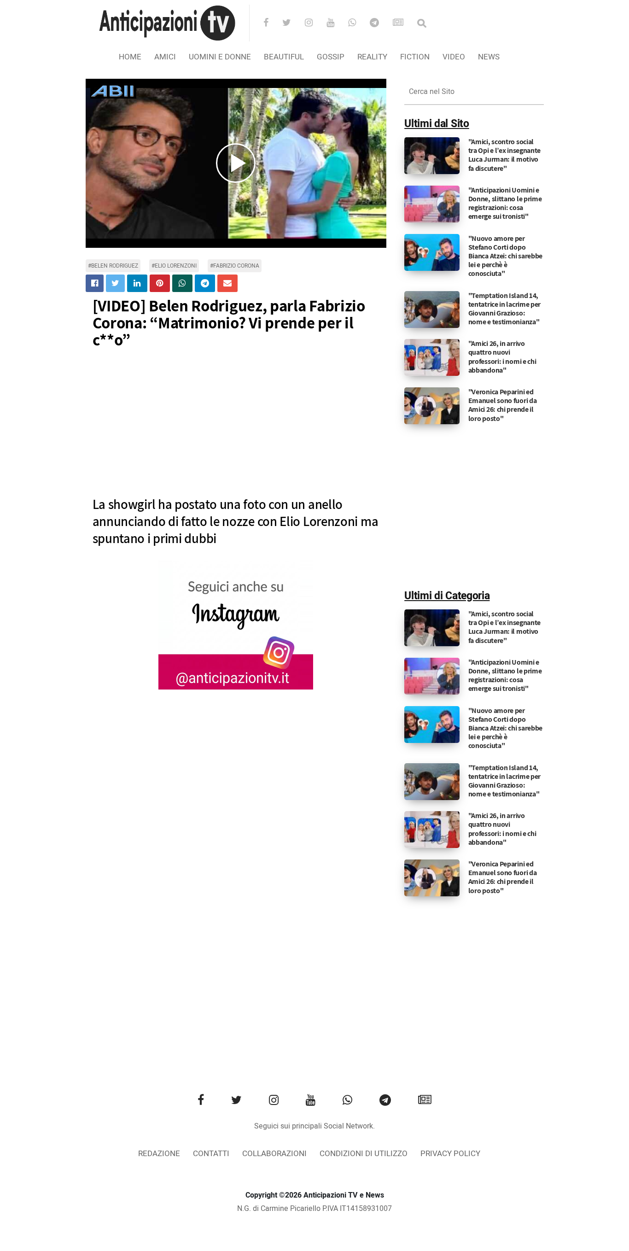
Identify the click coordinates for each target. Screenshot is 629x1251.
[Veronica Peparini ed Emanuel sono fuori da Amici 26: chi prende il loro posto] (432, 405)
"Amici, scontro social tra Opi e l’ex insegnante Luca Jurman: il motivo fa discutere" (504, 155)
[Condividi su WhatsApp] (182, 283)
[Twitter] (292, 23)
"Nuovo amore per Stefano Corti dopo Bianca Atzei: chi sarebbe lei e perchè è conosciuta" (505, 256)
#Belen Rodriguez (113, 266)
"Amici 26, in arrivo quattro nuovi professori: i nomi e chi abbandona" (502, 357)
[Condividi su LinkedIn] (137, 283)
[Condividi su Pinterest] (160, 283)
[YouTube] (336, 23)
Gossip (330, 57)
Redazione (159, 1153)
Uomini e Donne (220, 57)
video (454, 57)
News (489, 57)
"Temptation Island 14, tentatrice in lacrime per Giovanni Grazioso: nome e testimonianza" (504, 309)
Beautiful (284, 57)
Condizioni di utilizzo (364, 1153)
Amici (165, 57)
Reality (372, 57)
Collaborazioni (274, 1153)
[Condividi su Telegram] (205, 283)
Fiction (415, 57)
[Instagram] (315, 23)
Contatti (211, 1153)
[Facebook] (271, 23)
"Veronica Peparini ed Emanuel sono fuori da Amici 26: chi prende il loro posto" (502, 405)
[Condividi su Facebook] (95, 283)
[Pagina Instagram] (235, 625)
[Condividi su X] (115, 283)
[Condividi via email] (227, 283)
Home (130, 57)
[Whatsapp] (358, 23)
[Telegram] (380, 23)
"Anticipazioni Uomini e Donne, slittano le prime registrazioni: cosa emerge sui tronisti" (505, 203)
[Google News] (404, 23)
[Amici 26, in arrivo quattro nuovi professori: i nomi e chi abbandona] (432, 357)
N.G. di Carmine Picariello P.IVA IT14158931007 (314, 1208)
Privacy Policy (450, 1153)
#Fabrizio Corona (234, 266)
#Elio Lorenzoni (174, 266)
